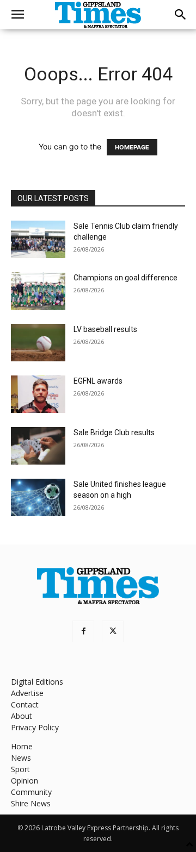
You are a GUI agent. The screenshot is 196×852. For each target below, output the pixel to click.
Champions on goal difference (125, 277)
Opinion (24, 780)
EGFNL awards (98, 381)
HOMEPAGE (132, 147)
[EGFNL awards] (38, 394)
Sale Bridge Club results (114, 432)
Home (22, 746)
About (21, 716)
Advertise (27, 693)
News (21, 758)
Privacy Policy (35, 727)
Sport (20, 769)
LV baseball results (105, 329)
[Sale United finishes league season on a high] (38, 497)
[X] (113, 631)
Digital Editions (37, 681)
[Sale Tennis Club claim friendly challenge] (38, 239)
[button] (17, 14)
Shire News (31, 803)
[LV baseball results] (38, 342)
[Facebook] (83, 631)
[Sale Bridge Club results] (38, 446)
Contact (25, 704)
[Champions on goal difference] (38, 291)
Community (31, 792)
